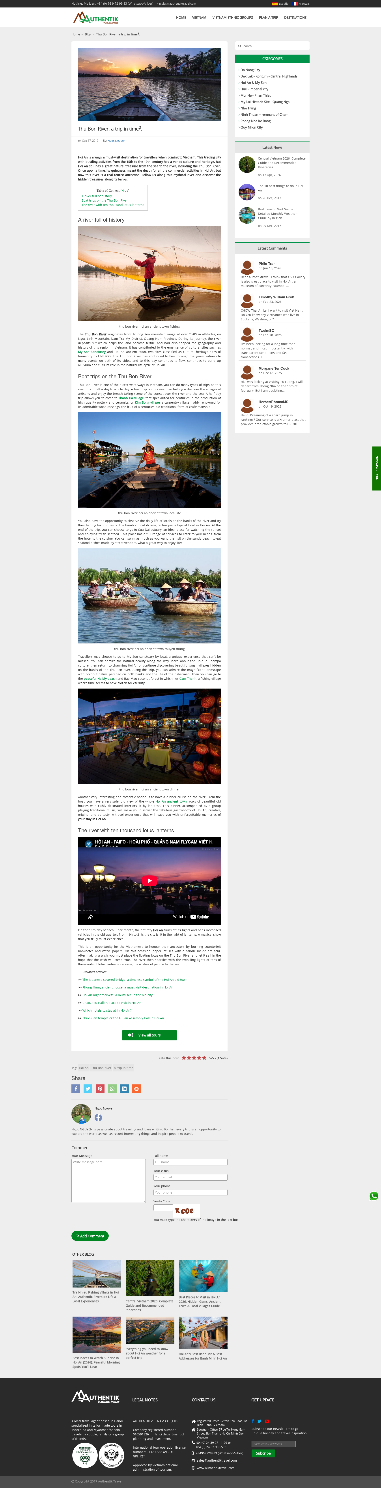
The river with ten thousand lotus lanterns (113, 205)
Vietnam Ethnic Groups (233, 17)
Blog (88, 34)
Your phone (162, 1186)
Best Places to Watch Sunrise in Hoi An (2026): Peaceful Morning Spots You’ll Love (96, 1362)
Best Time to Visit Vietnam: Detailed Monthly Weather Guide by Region (277, 213)
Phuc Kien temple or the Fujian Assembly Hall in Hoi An (123, 1018)
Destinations (295, 17)
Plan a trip (268, 17)
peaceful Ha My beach (100, 678)
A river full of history (97, 196)
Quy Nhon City (252, 127)
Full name (160, 1156)
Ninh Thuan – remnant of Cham (264, 114)
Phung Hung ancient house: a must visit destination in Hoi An (128, 987)
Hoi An (84, 1068)
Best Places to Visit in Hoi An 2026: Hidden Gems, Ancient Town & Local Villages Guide (199, 1301)
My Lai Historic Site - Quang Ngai (265, 101)
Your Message (81, 1156)
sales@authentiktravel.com (178, 4)
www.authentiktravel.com (216, 1468)
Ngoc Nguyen (116, 141)
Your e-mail (161, 1171)
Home (181, 17)
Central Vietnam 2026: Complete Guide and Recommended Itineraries (149, 1305)
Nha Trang (248, 108)
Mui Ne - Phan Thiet (256, 95)
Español (283, 4)
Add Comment (91, 1236)
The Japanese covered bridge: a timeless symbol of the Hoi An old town (134, 979)
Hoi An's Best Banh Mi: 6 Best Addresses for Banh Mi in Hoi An (203, 1356)
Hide (124, 190)
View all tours (149, 1035)
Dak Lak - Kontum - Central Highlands (269, 76)
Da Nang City (250, 70)
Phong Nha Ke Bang (256, 121)
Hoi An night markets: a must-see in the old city (117, 995)
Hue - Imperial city (254, 89)
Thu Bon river (101, 1068)
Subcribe (263, 1453)
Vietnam (199, 17)
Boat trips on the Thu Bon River (105, 200)
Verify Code (161, 1201)
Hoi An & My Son (254, 82)
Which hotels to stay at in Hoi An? (107, 1010)
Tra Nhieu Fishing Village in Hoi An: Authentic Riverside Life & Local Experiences (96, 1296)
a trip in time (123, 1068)
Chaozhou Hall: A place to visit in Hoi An (111, 1003)
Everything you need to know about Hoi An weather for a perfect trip (147, 1353)
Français (304, 4)
